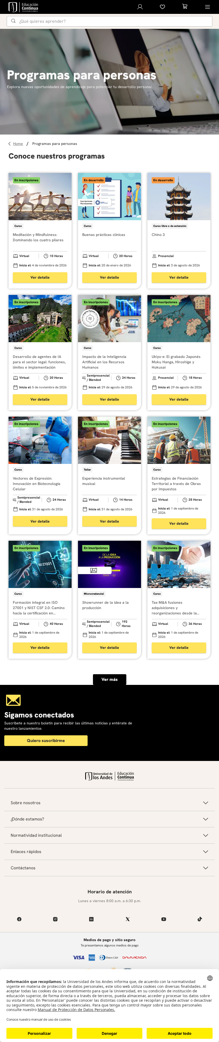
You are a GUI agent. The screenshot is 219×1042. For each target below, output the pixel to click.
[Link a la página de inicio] (19, 143)
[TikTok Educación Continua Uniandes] (200, 919)
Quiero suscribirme (46, 740)
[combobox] (109, 21)
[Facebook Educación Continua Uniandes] (19, 919)
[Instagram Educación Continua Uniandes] (55, 919)
